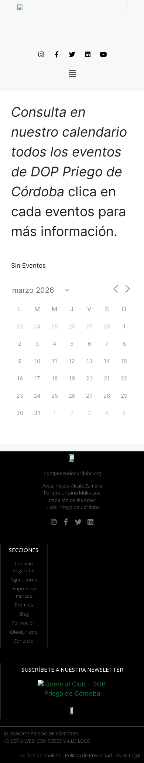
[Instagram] (41, 54)
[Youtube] (103, 54)
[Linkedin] (87, 54)
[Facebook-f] (56, 54)
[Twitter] (72, 54)
